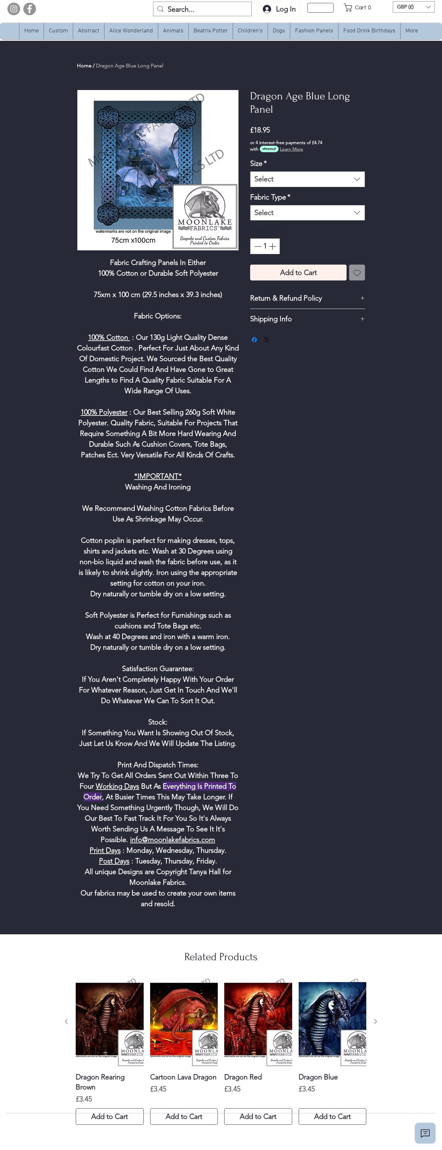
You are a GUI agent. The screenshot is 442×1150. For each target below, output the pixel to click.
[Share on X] (267, 340)
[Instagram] (13, 9)
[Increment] (273, 246)
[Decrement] (257, 246)
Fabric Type (270, 197)
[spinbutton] (265, 246)
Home (84, 66)
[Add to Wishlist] (357, 272)
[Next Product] (376, 1021)
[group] (221, 1050)
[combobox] (307, 179)
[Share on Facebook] (254, 340)
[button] (359, 8)
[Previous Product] (66, 1021)
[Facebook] (29, 9)
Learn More (291, 149)
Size (258, 163)
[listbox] (414, 7)
